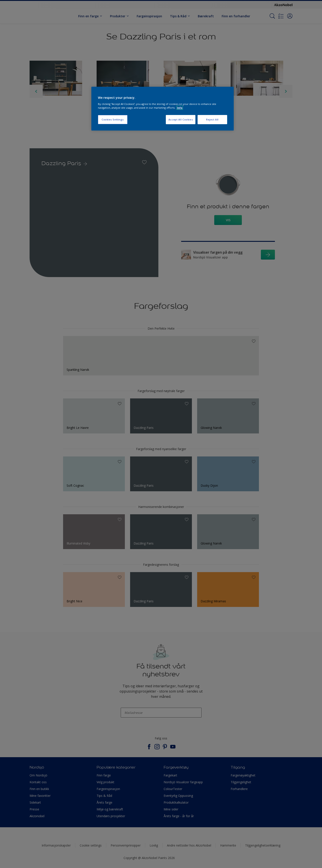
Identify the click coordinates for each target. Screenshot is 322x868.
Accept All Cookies (180, 119)
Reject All (212, 119)
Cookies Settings (113, 119)
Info (179, 107)
